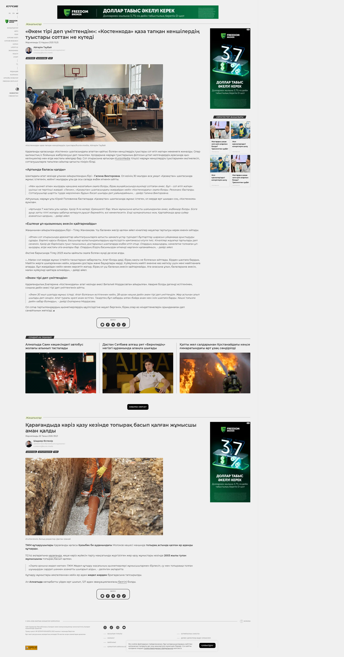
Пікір (16, 34)
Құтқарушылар (45, 452)
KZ (17, 13)
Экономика (13, 50)
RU (10, 13)
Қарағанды (41, 58)
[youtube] (124, 627)
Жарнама (14, 75)
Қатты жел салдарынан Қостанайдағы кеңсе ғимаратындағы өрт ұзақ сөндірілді (215, 346)
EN (13, 13)
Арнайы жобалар (10, 78)
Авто (16, 31)
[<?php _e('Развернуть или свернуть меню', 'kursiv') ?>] (17, 89)
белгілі (122, 581)
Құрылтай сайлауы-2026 (118, 647)
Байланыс (112, 642)
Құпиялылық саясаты (190, 634)
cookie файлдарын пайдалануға (158, 648)
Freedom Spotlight (10, 81)
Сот (50, 58)
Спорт (15, 57)
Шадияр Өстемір (43, 441)
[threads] (117, 627)
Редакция (14, 71)
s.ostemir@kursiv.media (43, 446)
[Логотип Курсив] (12, 6)
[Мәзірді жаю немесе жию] (17, 64)
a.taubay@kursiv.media (42, 53)
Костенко (30, 58)
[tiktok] (111, 627)
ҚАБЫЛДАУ (207, 645)
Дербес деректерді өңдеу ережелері (196, 638)
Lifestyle (14, 47)
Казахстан (13, 93)
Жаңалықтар (12, 28)
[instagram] (105, 627)
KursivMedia (122, 158)
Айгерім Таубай (42, 47)
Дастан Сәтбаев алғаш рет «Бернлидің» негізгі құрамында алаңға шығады (134, 346)
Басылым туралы (115, 634)
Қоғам (15, 44)
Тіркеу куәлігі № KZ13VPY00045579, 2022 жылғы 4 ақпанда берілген (50, 631)
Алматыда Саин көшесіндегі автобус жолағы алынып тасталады (54, 346)
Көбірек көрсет (138, 407)
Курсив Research (11, 41)
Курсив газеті (12, 38)
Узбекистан (13, 96)
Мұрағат (111, 638)
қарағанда (55, 555)
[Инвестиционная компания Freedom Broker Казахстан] (11, 21)
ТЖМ (56, 452)
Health (15, 54)
